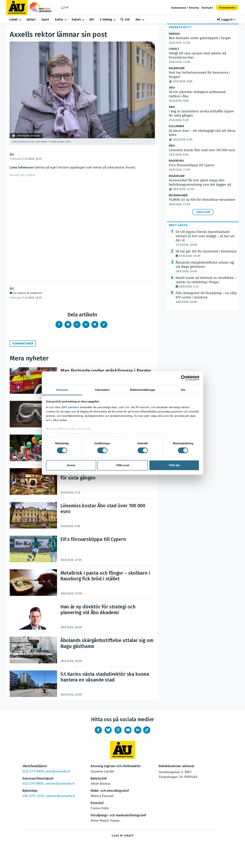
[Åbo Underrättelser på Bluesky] (108, 730)
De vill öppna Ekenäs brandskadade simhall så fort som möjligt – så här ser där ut (205, 238)
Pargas (174, 34)
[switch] (102, 450)
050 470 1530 (33, 796)
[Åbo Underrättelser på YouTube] (127, 730)
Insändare (177, 68)
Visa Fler (203, 212)
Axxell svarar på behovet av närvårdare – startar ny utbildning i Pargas (206, 282)
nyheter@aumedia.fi (60, 796)
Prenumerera (227, 7)
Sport (45, 19)
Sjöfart (31, 19)
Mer (138, 19)
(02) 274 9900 (33, 771)
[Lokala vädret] (63, 7)
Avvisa (71, 465)
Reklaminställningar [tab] (142, 389)
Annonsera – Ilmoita (185, 8)
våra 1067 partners (67, 407)
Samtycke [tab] (62, 389)
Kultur (59, 19)
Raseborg (176, 161)
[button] (226, 19)
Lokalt (13, 19)
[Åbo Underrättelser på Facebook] (98, 730)
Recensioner (178, 195)
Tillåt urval (122, 465)
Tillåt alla (174, 465)
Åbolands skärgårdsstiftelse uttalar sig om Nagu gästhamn (205, 267)
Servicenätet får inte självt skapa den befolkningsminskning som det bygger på (200, 184)
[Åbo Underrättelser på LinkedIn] (137, 730)
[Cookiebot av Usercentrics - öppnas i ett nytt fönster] (183, 378)
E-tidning (106, 19)
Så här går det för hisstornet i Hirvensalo (206, 253)
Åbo (172, 87)
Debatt (76, 19)
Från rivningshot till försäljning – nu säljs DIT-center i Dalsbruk (206, 297)
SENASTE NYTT (180, 27)
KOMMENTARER (22, 343)
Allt (91, 19)
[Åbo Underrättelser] (122, 750)
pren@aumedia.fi (58, 771)
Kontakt (207, 8)
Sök (127, 19)
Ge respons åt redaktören (27, 293)
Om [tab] (183, 389)
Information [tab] (102, 389)
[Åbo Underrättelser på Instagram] (118, 730)
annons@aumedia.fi (60, 783)
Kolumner (176, 126)
